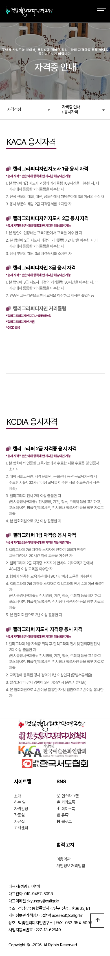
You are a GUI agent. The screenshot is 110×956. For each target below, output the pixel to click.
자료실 (19, 821)
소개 (17, 796)
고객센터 (21, 827)
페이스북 (67, 808)
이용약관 (63, 859)
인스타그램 (69, 796)
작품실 (19, 815)
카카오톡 (67, 802)
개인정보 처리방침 (70, 865)
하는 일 (19, 802)
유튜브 (66, 815)
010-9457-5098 (38, 893)
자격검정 (14, 109)
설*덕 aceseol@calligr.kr (62, 915)
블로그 (66, 821)
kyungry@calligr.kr (43, 901)
